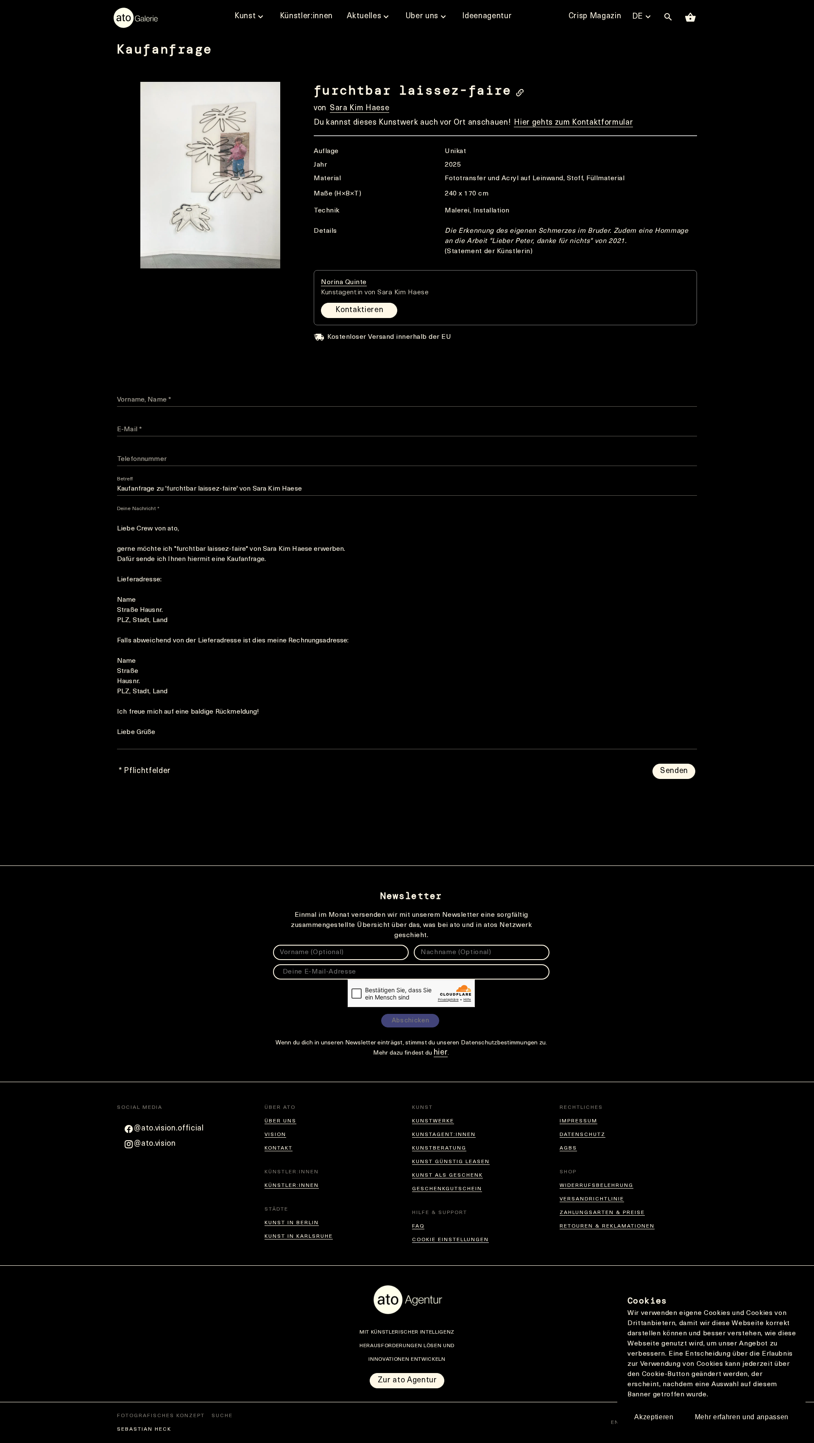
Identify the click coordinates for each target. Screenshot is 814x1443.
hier (441, 1053)
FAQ (418, 1226)
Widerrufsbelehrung (596, 1185)
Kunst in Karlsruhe (299, 1236)
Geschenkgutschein (447, 1189)
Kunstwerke (433, 1121)
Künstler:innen (292, 1185)
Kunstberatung (439, 1148)
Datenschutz (582, 1134)
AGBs (568, 1148)
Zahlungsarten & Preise (602, 1212)
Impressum (578, 1121)
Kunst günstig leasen (451, 1161)
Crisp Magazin (595, 16)
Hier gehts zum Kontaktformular (573, 123)
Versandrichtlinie (592, 1199)
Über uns (280, 1121)
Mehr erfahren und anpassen (742, 1417)
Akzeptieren (653, 1417)
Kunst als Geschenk (447, 1175)
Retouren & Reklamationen (607, 1226)
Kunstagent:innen (444, 1134)
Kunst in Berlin (292, 1222)
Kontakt (279, 1148)
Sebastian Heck (144, 1429)
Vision (275, 1134)
